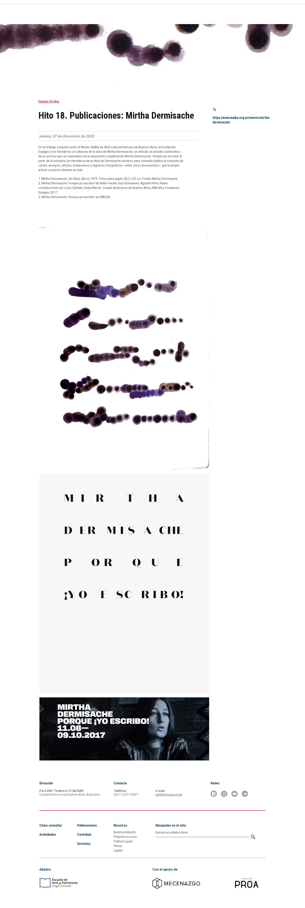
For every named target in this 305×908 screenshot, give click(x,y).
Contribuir (241, 15)
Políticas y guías (123, 841)
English (261, 7)
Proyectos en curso (125, 836)
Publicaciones (200, 15)
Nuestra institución (125, 832)
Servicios (222, 15)
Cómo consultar (129, 15)
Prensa (118, 846)
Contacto (259, 15)
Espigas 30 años (48, 101)
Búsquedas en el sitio (171, 825)
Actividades (176, 15)
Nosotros (120, 825)
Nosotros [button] (153, 15)
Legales (118, 850)
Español (247, 7)
